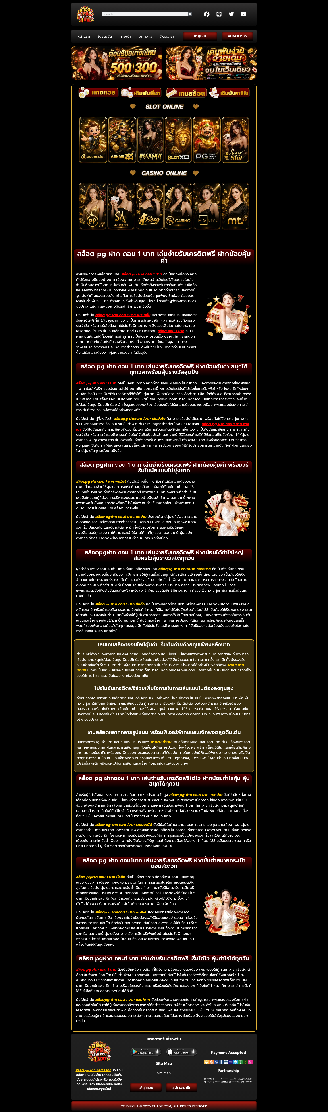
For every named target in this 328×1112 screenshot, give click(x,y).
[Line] (218, 14)
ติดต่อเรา (167, 36)
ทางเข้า (125, 36)
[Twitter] (231, 14)
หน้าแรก (83, 36)
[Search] (190, 14)
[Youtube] (243, 14)
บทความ (145, 36)
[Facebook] (206, 14)
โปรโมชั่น (105, 36)
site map (164, 1073)
